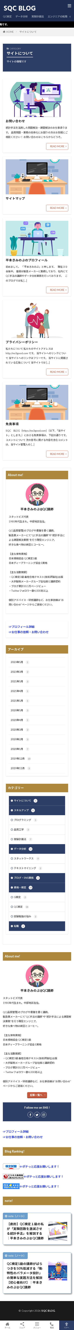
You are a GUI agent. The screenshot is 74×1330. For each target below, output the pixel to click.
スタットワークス (26, 858)
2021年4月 (19, 691)
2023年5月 (19, 662)
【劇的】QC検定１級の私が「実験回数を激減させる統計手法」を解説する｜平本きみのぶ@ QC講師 (25, 1231)
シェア (22, 1327)
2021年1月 (19, 700)
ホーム (7, 1327)
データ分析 (21, 16)
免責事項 (12, 424)
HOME (10, 31)
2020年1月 (19, 748)
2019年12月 (20, 758)
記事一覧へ (36, 1095)
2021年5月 (19, 681)
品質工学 (21, 829)
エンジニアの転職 (57, 16)
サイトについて (28, 31)
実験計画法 (37, 16)
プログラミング (25, 819)
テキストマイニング (27, 868)
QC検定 (7, 16)
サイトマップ (15, 198)
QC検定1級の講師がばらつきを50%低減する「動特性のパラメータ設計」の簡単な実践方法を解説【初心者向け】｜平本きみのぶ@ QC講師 (25, 1275)
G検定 (20, 897)
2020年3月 (19, 729)
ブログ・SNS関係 (26, 877)
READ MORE (57, 146)
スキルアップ (24, 810)
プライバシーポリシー (22, 342)
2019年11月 (20, 768)
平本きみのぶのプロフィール (27, 260)
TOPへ (66, 1327)
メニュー (37, 1327)
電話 (52, 1327)
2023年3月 (19, 671)
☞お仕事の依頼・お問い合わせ (29, 632)
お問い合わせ (15, 121)
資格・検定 (23, 887)
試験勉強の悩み (25, 916)
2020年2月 (19, 739)
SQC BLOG (48, 1310)
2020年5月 (19, 710)
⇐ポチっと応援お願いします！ (39, 1166)
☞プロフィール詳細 (21, 626)
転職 (19, 926)
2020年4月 (19, 719)
